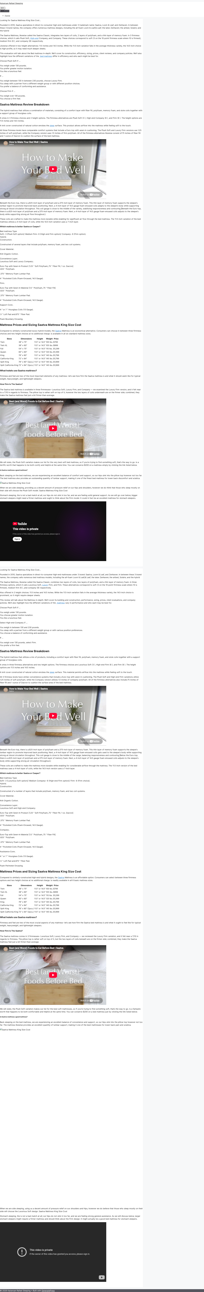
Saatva (58, 331)
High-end (34, 38)
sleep (52, 125)
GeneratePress (48, 1290)
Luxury (45, 585)
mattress (60, 603)
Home (7, 15)
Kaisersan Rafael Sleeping (11, 3)
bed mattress (46, 56)
